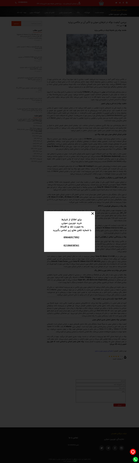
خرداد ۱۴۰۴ (37, 156)
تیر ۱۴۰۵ (38, 123)
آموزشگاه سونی (35, 13)
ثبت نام (19, 12)
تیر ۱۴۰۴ (38, 153)
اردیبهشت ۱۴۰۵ (36, 128)
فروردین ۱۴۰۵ (36, 131)
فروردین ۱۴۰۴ (36, 161)
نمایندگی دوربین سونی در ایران (104, 351)
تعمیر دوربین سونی (65, 13)
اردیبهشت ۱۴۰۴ (36, 159)
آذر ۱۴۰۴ (37, 141)
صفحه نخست (99, 13)
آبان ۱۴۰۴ (37, 143)
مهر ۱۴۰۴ (37, 146)
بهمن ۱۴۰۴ (37, 136)
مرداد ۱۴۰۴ (37, 151)
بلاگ (78, 13)
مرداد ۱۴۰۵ (37, 120)
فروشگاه (87, 13)
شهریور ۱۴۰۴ (36, 148)
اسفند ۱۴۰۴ (37, 133)
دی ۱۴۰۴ (38, 138)
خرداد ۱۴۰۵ (37, 125)
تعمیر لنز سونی (49, 13)
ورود (24, 12)
